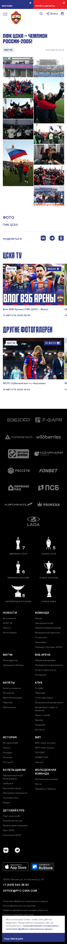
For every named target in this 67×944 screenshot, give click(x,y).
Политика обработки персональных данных (25, 901)
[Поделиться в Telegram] (52, 239)
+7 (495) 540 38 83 (16, 884)
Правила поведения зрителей (18, 914)
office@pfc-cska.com (20, 890)
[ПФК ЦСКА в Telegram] (17, 850)
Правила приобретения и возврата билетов (25, 910)
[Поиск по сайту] (41, 13)
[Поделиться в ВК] (43, 239)
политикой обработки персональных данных (29, 929)
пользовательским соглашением (40, 926)
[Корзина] (62, 13)
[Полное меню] (5, 14)
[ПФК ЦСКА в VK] (6, 850)
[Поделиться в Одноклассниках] (61, 239)
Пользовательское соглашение (19, 905)
